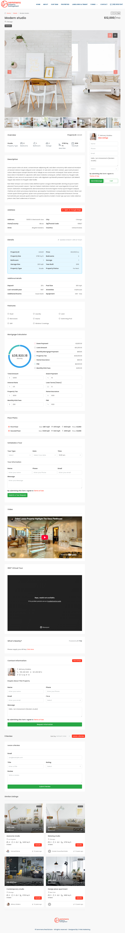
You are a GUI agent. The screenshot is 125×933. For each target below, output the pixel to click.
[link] (24, 818)
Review (10, 771)
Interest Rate (13, 383)
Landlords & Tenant (80, 4)
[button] (112, 13)
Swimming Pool (66, 319)
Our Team (54, 4)
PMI (47, 400)
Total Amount (13, 374)
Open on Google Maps (72, 210)
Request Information (45, 724)
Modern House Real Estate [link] (60, 851)
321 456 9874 (37, 672)
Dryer (11, 314)
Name (10, 468)
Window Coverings (42, 323)
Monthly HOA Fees (14, 400)
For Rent (8, 26)
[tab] (110, 35)
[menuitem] (116, 4)
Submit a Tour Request (17, 495)
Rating (48, 762)
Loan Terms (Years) (54, 383)
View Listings (77, 660)
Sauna (37, 319)
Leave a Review (78, 736)
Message (11, 477)
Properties (65, 4)
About (45, 4)
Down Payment (52, 374)
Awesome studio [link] (13, 836)
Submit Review (44, 787)
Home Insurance (52, 391)
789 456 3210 (24, 672)
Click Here (30, 649)
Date (34, 451)
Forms (93, 4)
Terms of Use (39, 491)
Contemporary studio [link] (15, 889)
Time (60, 451)
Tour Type (11, 451)
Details (38, 845)
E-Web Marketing (84, 929)
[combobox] (20, 455)
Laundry (38, 314)
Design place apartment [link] (57, 889)
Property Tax (13, 391)
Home (38, 4)
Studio (15, 13)
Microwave (13, 319)
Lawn (63, 314)
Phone (35, 468)
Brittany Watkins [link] (16, 904)
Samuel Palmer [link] (15, 851)
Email (60, 468)
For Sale (39, 806)
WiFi (11, 323)
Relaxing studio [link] (54, 836)
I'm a (48, 696)
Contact (103, 4)
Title (9, 762)
